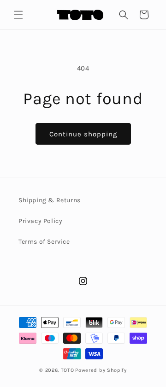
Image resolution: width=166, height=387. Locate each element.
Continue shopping (83, 134)
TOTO (67, 370)
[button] (18, 15)
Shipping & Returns (49, 200)
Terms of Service (44, 242)
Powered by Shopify (101, 370)
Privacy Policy (40, 221)
